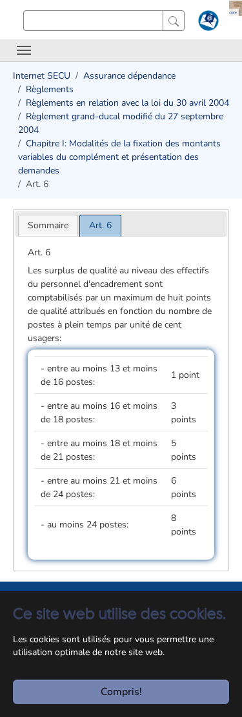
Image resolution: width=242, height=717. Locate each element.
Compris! (121, 692)
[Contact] (207, 23)
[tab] (48, 225)
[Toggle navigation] (24, 50)
